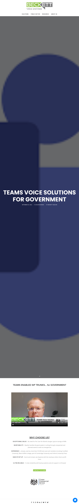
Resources (45, 14)
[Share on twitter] (33, 502)
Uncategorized (40, 204)
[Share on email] (47, 502)
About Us (54, 14)
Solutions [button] (25, 14)
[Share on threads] (35, 502)
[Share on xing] (45, 502)
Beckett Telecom (52, 204)
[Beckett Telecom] (39, 6)
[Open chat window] (75, 500)
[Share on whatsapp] (41, 502)
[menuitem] (26, 14)
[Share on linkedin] (39, 502)
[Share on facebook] (31, 502)
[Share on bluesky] (43, 502)
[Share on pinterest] (37, 502)
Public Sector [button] (35, 14)
